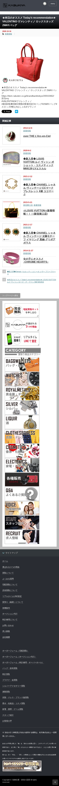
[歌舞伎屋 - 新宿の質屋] (14, 6)
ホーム (5, 561)
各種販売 (6, 608)
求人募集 (6, 631)
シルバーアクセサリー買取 (13, 686)
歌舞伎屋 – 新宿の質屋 (21, 780)
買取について (8, 573)
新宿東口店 (28, 205)
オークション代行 (9, 614)
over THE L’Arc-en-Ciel (37, 136)
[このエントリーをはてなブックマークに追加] (16, 112)
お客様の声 (7, 721)
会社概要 (6, 637)
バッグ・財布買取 (9, 668)
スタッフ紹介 (8, 715)
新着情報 (8, 34)
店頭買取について (9, 590)
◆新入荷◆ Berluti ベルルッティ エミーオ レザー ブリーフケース (31, 273)
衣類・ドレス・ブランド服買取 (15, 697)
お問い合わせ (8, 625)
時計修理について (9, 619)
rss (44, 3)
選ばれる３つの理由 (10, 567)
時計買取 (6, 674)
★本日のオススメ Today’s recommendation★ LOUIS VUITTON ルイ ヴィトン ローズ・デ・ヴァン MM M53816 (31, 281)
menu (53, 4)
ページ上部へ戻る (55, 782)
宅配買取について (9, 584)
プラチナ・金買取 (9, 680)
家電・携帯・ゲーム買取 (12, 709)
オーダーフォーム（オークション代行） (19, 657)
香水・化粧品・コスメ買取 (13, 703)
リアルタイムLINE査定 (12, 596)
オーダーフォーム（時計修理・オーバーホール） (23, 662)
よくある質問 (8, 579)
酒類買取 (6, 692)
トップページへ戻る (10, 295)
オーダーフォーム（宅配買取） (15, 651)
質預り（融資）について (12, 602)
